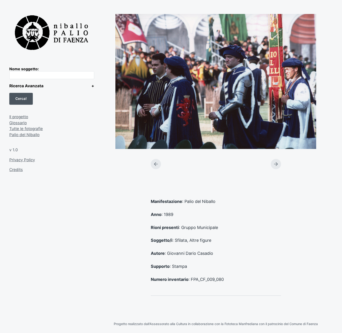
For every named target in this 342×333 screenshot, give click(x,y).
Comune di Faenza (303, 324)
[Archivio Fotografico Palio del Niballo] (51, 33)
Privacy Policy (22, 160)
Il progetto (18, 116)
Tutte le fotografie (26, 128)
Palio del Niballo (24, 134)
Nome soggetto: (24, 69)
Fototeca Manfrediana (241, 324)
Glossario (18, 123)
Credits (16, 169)
